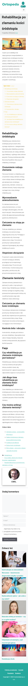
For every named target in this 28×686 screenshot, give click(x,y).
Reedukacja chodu (8, 659)
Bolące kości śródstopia (13, 445)
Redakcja (18, 673)
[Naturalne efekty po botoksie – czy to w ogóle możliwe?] (14, 607)
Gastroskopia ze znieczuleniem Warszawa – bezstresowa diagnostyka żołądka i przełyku (12, 573)
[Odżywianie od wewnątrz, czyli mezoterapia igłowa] (14, 629)
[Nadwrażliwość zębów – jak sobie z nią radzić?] (14, 585)
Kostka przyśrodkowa (12, 442)
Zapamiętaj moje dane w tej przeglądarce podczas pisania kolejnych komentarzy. (12, 531)
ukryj (12, 86)
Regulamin (10, 673)
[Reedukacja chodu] (14, 651)
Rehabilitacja (8, 455)
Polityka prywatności (11, 670)
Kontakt (21, 670)
